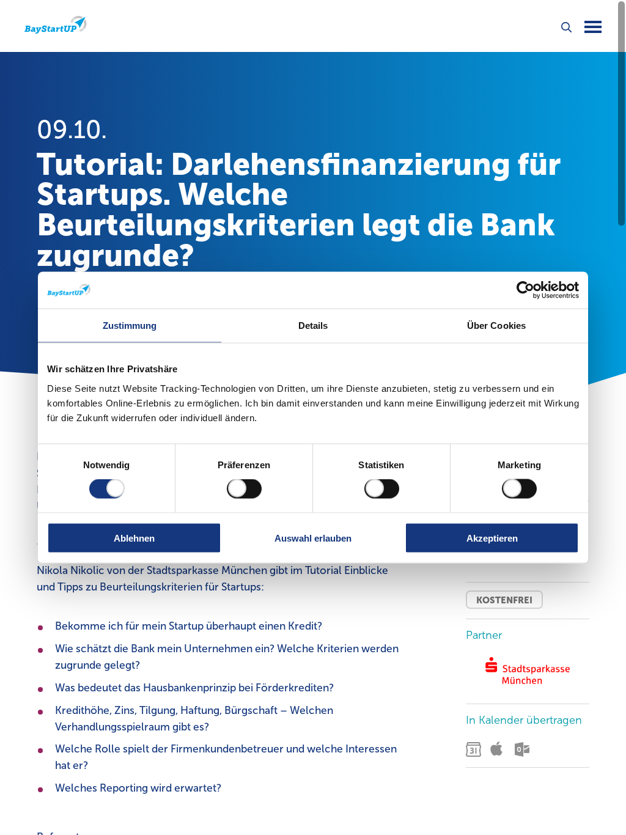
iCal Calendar (499, 749)
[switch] (244, 489)
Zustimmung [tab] (130, 325)
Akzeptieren (492, 537)
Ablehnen (134, 537)
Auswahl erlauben (313, 537)
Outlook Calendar (524, 749)
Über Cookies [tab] (496, 325)
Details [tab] (313, 325)
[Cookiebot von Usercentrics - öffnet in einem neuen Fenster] (525, 290)
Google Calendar (475, 749)
